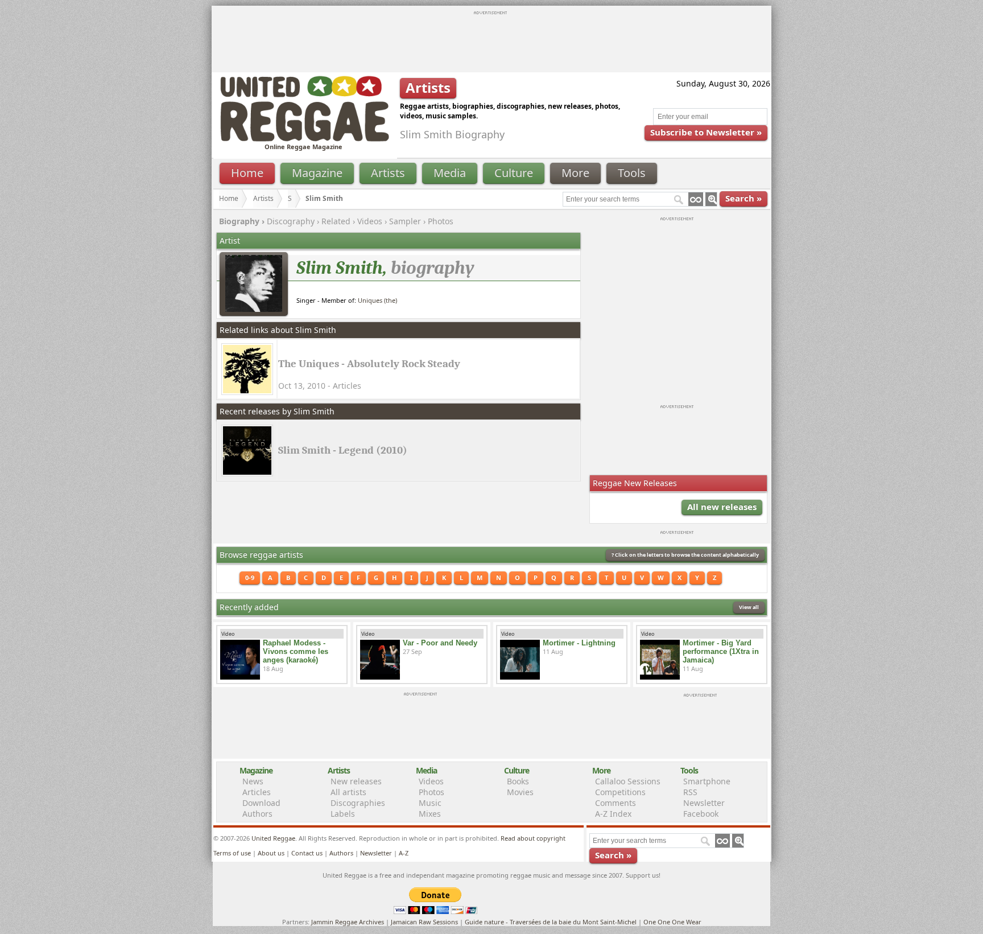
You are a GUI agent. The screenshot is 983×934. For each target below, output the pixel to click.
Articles (256, 792)
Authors (257, 813)
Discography (291, 221)
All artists (348, 792)
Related (335, 221)
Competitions (620, 792)
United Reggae (273, 838)
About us (271, 853)
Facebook (700, 813)
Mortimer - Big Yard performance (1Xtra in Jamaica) (721, 651)
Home (247, 172)
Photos (440, 221)
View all (749, 607)
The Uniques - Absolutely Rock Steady (369, 363)
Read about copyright (533, 838)
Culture (513, 172)
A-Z (403, 853)
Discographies (358, 802)
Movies (520, 792)
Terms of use (232, 853)
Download (261, 802)
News (252, 781)
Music (430, 802)
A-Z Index (613, 813)
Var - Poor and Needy (440, 643)
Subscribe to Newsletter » (706, 132)
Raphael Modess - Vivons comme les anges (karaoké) (295, 651)
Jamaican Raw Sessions (424, 921)
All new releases (722, 506)
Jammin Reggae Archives (347, 921)
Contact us (307, 853)
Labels (343, 813)
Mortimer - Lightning (579, 643)
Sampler (405, 221)
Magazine (317, 172)
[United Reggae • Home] (304, 139)
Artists (388, 172)
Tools (632, 172)
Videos (369, 221)
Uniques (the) (377, 300)
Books (518, 781)
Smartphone (706, 781)
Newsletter (704, 802)
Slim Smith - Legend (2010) (342, 450)
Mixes (430, 813)
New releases (356, 781)
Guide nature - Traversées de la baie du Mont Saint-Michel (551, 921)
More (575, 172)
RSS (690, 792)
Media (449, 172)
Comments (615, 802)
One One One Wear (672, 921)
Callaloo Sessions (627, 781)
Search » (743, 198)
